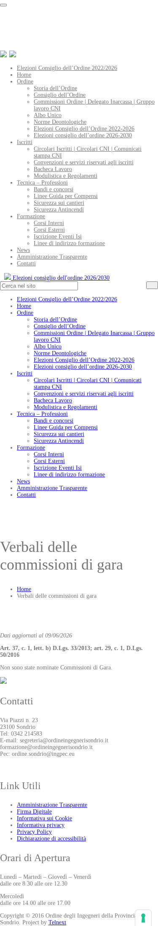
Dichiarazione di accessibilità (51, 838)
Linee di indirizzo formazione (69, 243)
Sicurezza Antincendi (59, 209)
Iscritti (24, 142)
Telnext (57, 922)
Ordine (25, 81)
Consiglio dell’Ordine (60, 95)
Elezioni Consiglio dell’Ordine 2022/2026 (67, 68)
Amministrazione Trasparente (52, 257)
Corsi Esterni (49, 230)
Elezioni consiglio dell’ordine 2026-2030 (83, 135)
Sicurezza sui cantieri (59, 203)
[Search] (152, 285)
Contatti (26, 263)
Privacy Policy (34, 832)
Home (24, 75)
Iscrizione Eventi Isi (58, 236)
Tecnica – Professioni (42, 182)
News (23, 250)
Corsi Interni (49, 223)
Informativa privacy (40, 825)
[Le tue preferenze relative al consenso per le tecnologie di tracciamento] (143, 918)
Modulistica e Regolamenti (65, 176)
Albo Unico (48, 115)
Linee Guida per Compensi (66, 196)
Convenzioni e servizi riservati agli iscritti (84, 162)
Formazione (31, 216)
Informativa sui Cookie (44, 818)
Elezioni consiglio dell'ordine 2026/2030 (60, 278)
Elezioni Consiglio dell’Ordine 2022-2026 (84, 129)
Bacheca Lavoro (53, 169)
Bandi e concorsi (53, 189)
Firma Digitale (34, 811)
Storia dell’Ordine (55, 88)
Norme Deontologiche (60, 122)
